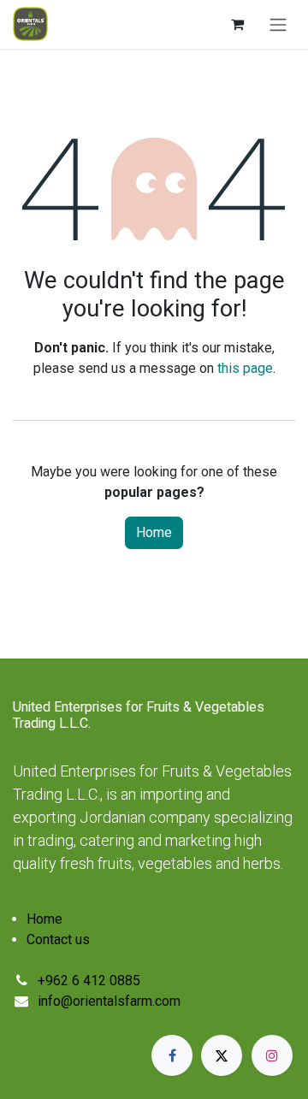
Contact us (58, 939)
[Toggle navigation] (278, 24)
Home (154, 532)
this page (245, 368)
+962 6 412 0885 (89, 980)
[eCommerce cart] (237, 24)
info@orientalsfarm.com (109, 1001)
